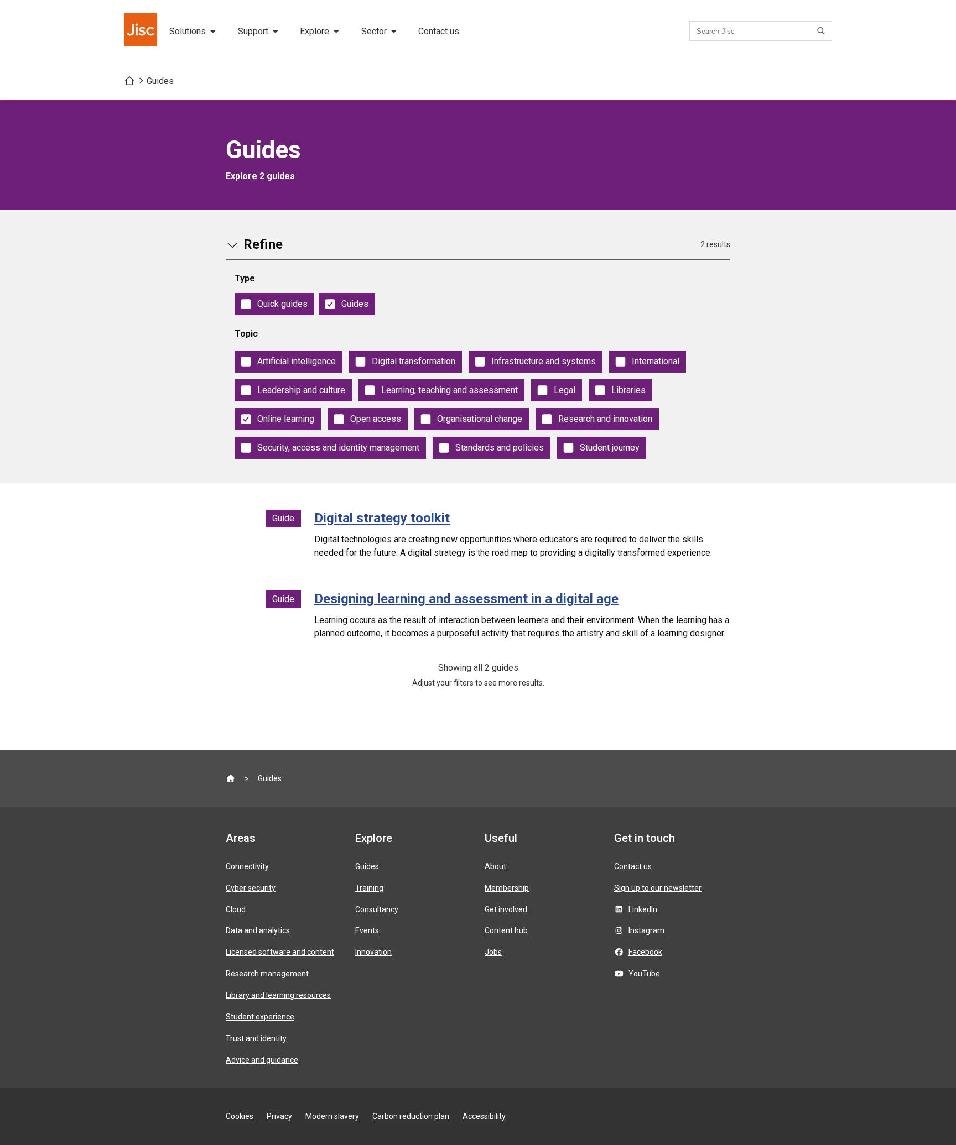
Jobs (493, 952)
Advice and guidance (262, 1059)
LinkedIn (642, 909)
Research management (267, 973)
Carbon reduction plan (410, 1116)
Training (369, 887)
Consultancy (376, 909)
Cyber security (251, 887)
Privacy (279, 1116)
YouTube (644, 973)
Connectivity (247, 866)
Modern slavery (332, 1116)
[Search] (823, 31)
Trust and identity (256, 1038)
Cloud (236, 909)
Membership (507, 887)
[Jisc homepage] (141, 31)
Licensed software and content (280, 952)
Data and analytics (258, 930)
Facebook (645, 952)
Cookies (239, 1116)
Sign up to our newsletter (658, 887)
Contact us (438, 31)
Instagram (646, 930)
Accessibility (484, 1116)
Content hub (506, 930)
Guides (160, 81)
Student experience (260, 1016)
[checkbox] (274, 304)
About (495, 866)
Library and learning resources (278, 995)
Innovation (373, 952)
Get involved (506, 909)
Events (367, 930)
